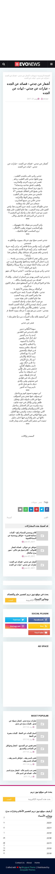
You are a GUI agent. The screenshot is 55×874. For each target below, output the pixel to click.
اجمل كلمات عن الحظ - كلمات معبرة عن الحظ (21, 734)
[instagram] (16, 626)
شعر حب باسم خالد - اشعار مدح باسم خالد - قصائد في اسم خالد (21, 771)
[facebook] (39, 619)
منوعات (33, 75)
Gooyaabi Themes (27, 870)
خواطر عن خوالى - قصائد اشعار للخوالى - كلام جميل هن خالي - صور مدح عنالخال (22, 550)
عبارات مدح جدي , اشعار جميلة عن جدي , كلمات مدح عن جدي (22, 722)
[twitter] (16, 619)
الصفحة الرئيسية (44, 75)
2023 (27, 822)
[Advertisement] (27, 30)
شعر (40, 502)
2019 (27, 833)
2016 (27, 848)
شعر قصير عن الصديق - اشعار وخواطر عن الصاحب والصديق (21, 747)
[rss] (39, 626)
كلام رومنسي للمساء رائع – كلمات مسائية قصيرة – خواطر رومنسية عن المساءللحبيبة (22, 535)
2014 (27, 853)
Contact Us (19, 862)
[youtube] (39, 632)
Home (37, 862)
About (29, 862)
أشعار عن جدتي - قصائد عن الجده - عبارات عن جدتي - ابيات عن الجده (22, 563)
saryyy (45, 98)
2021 (27, 827)
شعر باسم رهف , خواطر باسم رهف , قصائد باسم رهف (21, 759)
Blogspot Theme (28, 867)
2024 (27, 817)
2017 (27, 843)
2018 (27, 838)
